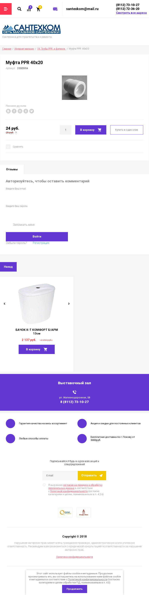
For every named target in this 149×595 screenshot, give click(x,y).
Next (68, 303)
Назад (8, 266)
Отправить (89, 475)
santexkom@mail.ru (82, 9)
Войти (37, 236)
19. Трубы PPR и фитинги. (51, 48)
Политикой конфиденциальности (69, 491)
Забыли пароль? (16, 242)
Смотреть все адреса (131, 12)
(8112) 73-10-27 (127, 5)
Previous (4, 303)
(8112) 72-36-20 (127, 9)
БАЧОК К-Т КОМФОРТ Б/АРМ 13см (37, 331)
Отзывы (12, 169)
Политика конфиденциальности (74, 556)
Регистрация (41, 242)
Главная (6, 48)
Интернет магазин (24, 48)
